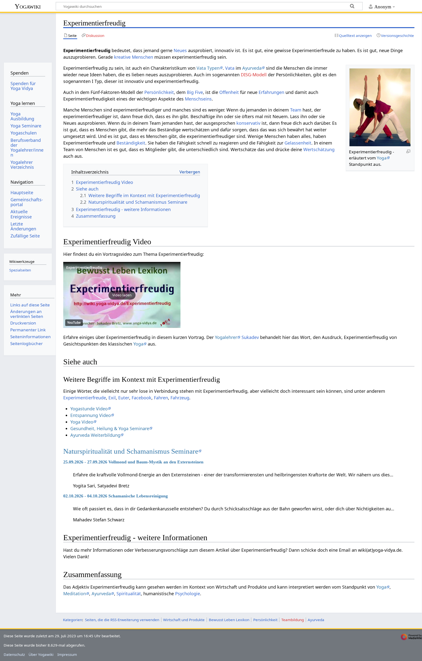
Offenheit (229, 92)
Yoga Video (81, 422)
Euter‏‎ (123, 398)
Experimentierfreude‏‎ (84, 398)
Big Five (195, 92)
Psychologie (187, 593)
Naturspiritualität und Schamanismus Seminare (130, 451)
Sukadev (250, 337)
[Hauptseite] (27, 36)
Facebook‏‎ (141, 398)
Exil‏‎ (112, 398)
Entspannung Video (90, 415)
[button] (121, 295)
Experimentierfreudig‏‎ (84, 267)
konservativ (248, 123)
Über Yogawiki (41, 654)
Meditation (74, 593)
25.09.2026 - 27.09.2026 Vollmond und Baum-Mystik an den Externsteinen (133, 461)
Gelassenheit (298, 143)
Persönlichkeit (159, 92)
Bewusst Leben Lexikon (229, 619)
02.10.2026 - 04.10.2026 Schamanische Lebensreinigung (115, 495)
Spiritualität (128, 593)
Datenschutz (14, 654)
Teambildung (292, 619)
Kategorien (72, 619)
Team (295, 110)
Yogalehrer (226, 337)
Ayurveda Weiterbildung (95, 435)
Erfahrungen (271, 92)
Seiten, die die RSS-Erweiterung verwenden (122, 619)
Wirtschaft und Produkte (184, 619)
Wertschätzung (319, 149)
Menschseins (198, 99)
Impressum (67, 654)
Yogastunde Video (89, 409)
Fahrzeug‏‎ (179, 398)
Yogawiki (28, 6)
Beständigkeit (130, 143)
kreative (122, 57)
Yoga (382, 158)
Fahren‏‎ (161, 398)
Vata (229, 68)
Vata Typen (208, 68)
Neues (180, 50)
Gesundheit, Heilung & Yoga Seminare (109, 428)
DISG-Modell (254, 75)
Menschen (142, 57)
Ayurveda (252, 68)
